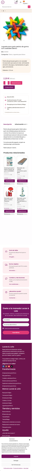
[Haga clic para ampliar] (4, 40)
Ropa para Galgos (6, 392)
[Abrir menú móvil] (2, 2)
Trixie (18, 174)
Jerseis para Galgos (7, 403)
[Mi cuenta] (20, 2)
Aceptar (16, 456)
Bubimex (6, 172)
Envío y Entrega (6, 435)
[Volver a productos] (3, 11)
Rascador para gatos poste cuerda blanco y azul (21, 200)
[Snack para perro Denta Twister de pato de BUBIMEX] (9, 161)
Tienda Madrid (5, 416)
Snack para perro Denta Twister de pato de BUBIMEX (9, 169)
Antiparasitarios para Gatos (9, 386)
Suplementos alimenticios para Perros (11, 383)
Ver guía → (12, 257)
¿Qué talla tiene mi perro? (8, 433)
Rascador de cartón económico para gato (22, 170)
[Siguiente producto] (5, 11)
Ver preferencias (16, 464)
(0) (11, 174)
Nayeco (6, 203)
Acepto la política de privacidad (12, 328)
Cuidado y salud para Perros (9, 378)
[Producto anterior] (1, 11)
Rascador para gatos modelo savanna (8, 200)
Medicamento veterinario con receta (11, 422)
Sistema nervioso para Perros (9, 380)
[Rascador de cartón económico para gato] (22, 161)
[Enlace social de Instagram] (6, 366)
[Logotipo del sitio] (16, 2)
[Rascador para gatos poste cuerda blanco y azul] (22, 192)
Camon (19, 204)
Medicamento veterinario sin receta (11, 424)
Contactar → (12, 298)
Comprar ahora (9, 87)
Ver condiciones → (14, 284)
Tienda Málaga (6, 419)
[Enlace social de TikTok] (12, 366)
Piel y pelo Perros (6, 375)
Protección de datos (18, 468)
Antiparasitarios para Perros (9, 373)
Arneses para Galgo (7, 398)
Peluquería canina (6, 427)
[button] (29, 440)
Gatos (11, 54)
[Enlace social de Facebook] (3, 366)
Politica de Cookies (8, 468)
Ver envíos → (12, 270)
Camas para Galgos (7, 395)
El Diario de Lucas (6, 414)
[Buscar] (29, 6)
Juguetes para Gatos (19, 54)
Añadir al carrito (16, 83)
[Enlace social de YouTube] (9, 366)
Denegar (16, 460)
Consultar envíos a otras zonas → (12, 112)
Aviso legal (25, 468)
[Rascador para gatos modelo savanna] (9, 192)
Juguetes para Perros (7, 405)
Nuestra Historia (6, 411)
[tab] (7, 124)
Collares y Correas (6, 400)
